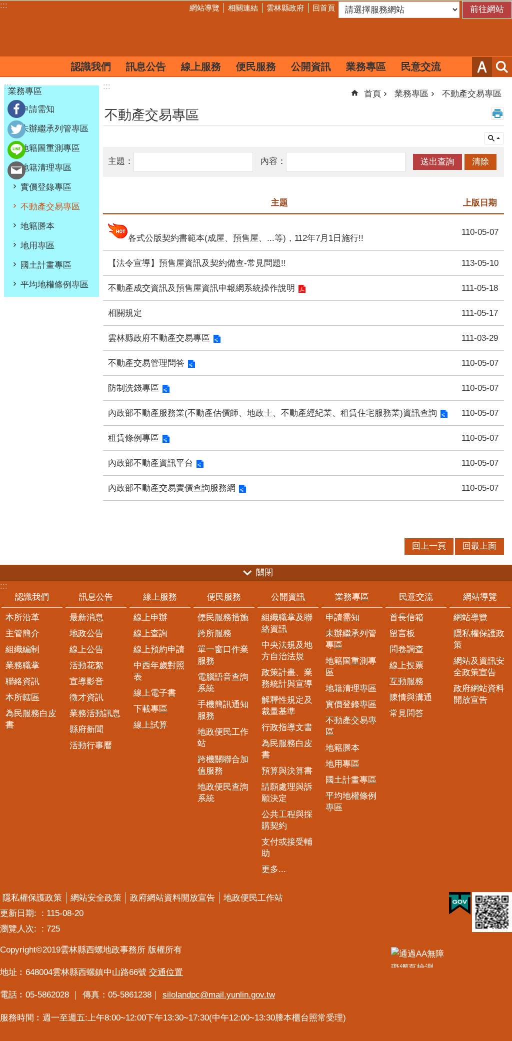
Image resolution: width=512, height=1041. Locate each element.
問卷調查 (407, 649)
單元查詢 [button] (494, 138)
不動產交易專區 (50, 206)
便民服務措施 (223, 617)
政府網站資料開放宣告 (479, 694)
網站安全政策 (96, 898)
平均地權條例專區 (54, 284)
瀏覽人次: (19, 929)
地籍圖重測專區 (50, 148)
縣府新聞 (87, 729)
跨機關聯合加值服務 (223, 765)
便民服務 (256, 66)
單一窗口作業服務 (223, 655)
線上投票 (407, 665)
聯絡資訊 (23, 681)
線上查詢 (151, 633)
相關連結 (243, 7)
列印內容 (497, 113)
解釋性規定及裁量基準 (287, 705)
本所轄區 (23, 697)
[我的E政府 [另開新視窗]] (459, 903)
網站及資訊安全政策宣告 (479, 666)
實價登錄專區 (46, 187)
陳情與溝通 (411, 697)
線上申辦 (151, 617)
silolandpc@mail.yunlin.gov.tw (218, 995)
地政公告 (87, 633)
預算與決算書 (287, 771)
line (17, 150)
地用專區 (37, 245)
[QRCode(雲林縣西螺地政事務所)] (492, 912)
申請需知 (37, 109)
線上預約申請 (159, 649)
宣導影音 (87, 681)
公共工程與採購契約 (287, 820)
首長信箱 (407, 617)
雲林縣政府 (285, 7)
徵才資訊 (87, 697)
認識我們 (91, 66)
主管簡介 (23, 633)
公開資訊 (311, 66)
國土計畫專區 (46, 265)
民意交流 (421, 66)
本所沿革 (23, 617)
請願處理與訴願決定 (287, 792)
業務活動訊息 (95, 713)
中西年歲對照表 (159, 671)
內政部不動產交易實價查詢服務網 (172, 488)
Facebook (17, 109)
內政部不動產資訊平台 (150, 463)
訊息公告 (146, 66)
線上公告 (87, 649)
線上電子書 (155, 693)
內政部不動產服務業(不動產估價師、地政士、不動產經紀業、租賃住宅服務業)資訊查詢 (272, 413)
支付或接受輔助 (287, 847)
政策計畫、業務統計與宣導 (287, 678)
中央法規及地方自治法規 (287, 650)
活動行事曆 (91, 745)
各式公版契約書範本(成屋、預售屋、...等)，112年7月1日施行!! (246, 238)
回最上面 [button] (479, 546)
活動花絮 (87, 665)
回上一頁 (429, 546)
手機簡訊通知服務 (223, 710)
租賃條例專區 (133, 438)
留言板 (402, 633)
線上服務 (201, 66)
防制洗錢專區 (133, 388)
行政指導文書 (287, 727)
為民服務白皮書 (31, 719)
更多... (274, 869)
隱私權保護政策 (479, 639)
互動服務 (407, 681)
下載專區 (151, 709)
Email (17, 170)
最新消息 (87, 617)
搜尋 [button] (502, 67)
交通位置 (166, 972)
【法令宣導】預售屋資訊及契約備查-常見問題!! (197, 263)
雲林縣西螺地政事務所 (256, 36)
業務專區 (366, 66)
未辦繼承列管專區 (54, 128)
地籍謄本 (37, 226)
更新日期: (19, 913)
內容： (273, 161)
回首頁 (323, 7)
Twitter (17, 129)
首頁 (372, 93)
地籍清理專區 (46, 167)
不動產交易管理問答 (146, 363)
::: (4, 5)
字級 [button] (482, 67)
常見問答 (407, 713)
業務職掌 (23, 665)
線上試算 (151, 725)
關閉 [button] (264, 572)
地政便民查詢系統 (223, 792)
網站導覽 (205, 7)
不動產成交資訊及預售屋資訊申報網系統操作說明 (201, 288)
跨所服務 (215, 633)
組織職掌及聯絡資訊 (287, 623)
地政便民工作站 (223, 737)
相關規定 (125, 313)
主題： (121, 161)
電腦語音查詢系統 (223, 682)
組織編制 (23, 649)
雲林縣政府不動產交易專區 (159, 338)
